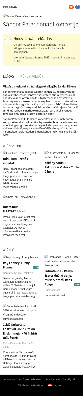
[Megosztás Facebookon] (77, 7)
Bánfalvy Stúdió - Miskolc (18, 272)
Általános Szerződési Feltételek (22, 379)
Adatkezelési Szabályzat (60, 379)
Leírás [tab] (8, 76)
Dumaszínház (53, 289)
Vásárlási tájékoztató (30, 385)
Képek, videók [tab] (32, 76)
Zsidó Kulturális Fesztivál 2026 (18, 345)
